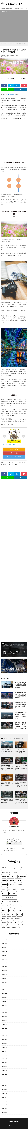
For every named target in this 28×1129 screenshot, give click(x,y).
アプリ (20, 884)
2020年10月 (5, 1081)
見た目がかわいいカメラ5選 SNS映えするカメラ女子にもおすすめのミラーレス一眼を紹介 (21, 785)
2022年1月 (4, 1024)
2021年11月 (5, 1032)
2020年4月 (4, 1105)
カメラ (5, 889)
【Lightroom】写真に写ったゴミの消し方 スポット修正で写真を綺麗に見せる (20, 695)
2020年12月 (5, 1074)
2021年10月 (5, 1035)
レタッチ (21, 906)
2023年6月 (4, 963)
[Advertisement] (14, 27)
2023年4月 (4, 970)
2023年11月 (5, 947)
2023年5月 (4, 966)
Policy (11, 1121)
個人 (9, 914)
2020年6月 (4, 1097)
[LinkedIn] (20, 89)
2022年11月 (5, 989)
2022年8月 (4, 1001)
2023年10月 (5, 951)
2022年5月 (4, 1012)
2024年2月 (4, 943)
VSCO (5, 884)
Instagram (6, 867)
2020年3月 (4, 1108)
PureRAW (6, 876)
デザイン (5, 893)
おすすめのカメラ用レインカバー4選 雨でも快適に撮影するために (7, 801)
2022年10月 (5, 993)
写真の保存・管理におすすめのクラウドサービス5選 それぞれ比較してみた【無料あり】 (20, 725)
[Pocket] (24, 85)
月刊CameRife (13, 922)
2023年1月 (4, 982)
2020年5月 (4, 1101)
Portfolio (16, 8)
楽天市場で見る (14, 453)
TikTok (19, 880)
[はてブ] (17, 85)
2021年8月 (4, 1043)
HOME (4, 43)
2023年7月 (4, 959)
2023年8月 (4, 955)
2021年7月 (4, 1047)
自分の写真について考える (14, 927)
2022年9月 (4, 997)
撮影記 (5, 922)
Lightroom (16, 867)
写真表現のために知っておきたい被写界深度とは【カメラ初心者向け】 (20, 705)
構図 (9, 56)
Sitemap (16, 1121)
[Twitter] (11, 85)
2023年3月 (4, 974)
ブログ (14, 906)
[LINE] (7, 89)
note (23, 867)
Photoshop (6, 872)
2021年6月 (4, 1051)
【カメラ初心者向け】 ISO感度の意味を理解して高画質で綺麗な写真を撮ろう (20, 685)
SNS (4, 880)
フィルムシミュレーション (9, 897)
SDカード (14, 876)
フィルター (13, 893)
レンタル (19, 910)
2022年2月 (4, 1020)
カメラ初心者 (11, 43)
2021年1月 (4, 1070)
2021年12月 (5, 1028)
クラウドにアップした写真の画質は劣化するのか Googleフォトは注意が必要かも (21, 768)
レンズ (12, 910)
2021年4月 (4, 1058)
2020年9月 (4, 1085)
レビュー (5, 910)
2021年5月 (4, 1055)
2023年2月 (4, 978)
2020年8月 (4, 1089)
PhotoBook (9, 8)
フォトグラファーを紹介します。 (11, 901)
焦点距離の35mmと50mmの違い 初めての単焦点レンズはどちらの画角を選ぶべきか (7, 768)
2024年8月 (4, 940)
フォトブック (6, 906)
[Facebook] (4, 85)
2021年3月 (4, 1062)
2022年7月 (4, 1005)
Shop (21, 8)
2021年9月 (4, 1039)
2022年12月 (5, 986)
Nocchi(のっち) (12, 94)
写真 (14, 914)
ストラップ (21, 889)
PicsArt (15, 872)
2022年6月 (4, 1009)
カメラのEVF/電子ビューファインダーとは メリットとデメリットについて (21, 715)
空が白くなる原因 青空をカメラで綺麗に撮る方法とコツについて (7, 751)
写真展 (20, 914)
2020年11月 (5, 1078)
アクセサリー (13, 884)
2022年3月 (4, 1016)
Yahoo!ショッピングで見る (14, 457)
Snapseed (23, 876)
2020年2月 (4, 1112)
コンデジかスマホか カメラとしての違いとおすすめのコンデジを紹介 (7, 784)
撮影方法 (18, 918)
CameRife (19, 1125)
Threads (11, 880)
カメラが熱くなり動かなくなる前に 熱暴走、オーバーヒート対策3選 (21, 751)
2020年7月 (4, 1093)
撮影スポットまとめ (8, 918)
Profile (3, 8)
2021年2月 (4, 1066)
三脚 (4, 914)
